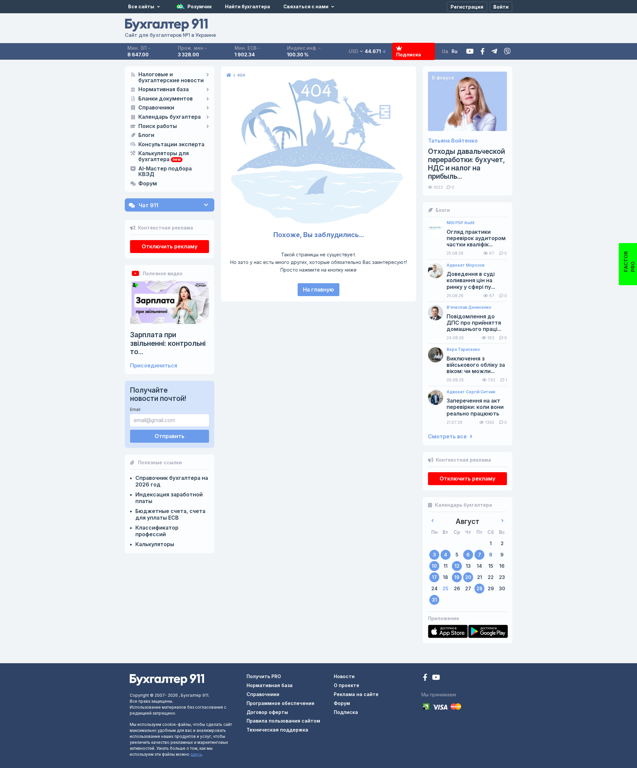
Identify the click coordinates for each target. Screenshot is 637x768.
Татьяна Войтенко (453, 141)
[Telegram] (494, 51)
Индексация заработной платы (169, 497)
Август (467, 521)
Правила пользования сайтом (283, 721)
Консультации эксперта (171, 145)
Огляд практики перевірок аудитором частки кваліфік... (476, 238)
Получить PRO (264, 676)
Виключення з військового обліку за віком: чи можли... (476, 364)
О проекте (346, 685)
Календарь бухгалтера (169, 117)
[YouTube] (436, 678)
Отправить (169, 436)
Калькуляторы (154, 544)
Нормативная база (163, 90)
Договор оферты (267, 712)
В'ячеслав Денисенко (469, 307)
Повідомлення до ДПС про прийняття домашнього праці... (474, 322)
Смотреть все (448, 436)
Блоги (146, 135)
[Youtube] (469, 51)
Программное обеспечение (281, 703)
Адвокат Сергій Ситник (471, 392)
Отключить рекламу (169, 246)
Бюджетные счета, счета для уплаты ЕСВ (170, 514)
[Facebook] (482, 51)
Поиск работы (157, 126)
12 (457, 566)
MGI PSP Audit (460, 223)
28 (479, 588)
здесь (196, 754)
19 (457, 577)
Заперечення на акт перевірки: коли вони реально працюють (475, 407)
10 (434, 566)
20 (468, 577)
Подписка (408, 54)
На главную (318, 289)
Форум (147, 184)
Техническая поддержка (277, 730)
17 (434, 577)
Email (135, 409)
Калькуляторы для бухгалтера (163, 156)
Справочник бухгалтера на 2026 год (171, 481)
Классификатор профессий (156, 531)
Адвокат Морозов (465, 265)
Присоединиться (153, 365)
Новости (344, 676)
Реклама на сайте (356, 694)
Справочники (156, 108)
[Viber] (507, 51)
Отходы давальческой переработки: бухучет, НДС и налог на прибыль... (466, 164)
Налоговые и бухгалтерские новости (171, 78)
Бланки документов (165, 99)
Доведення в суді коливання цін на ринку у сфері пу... (471, 280)
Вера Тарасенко (463, 349)
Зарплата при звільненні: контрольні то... (168, 343)
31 (434, 600)
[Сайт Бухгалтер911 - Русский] (167, 679)
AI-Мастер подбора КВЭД (165, 172)
